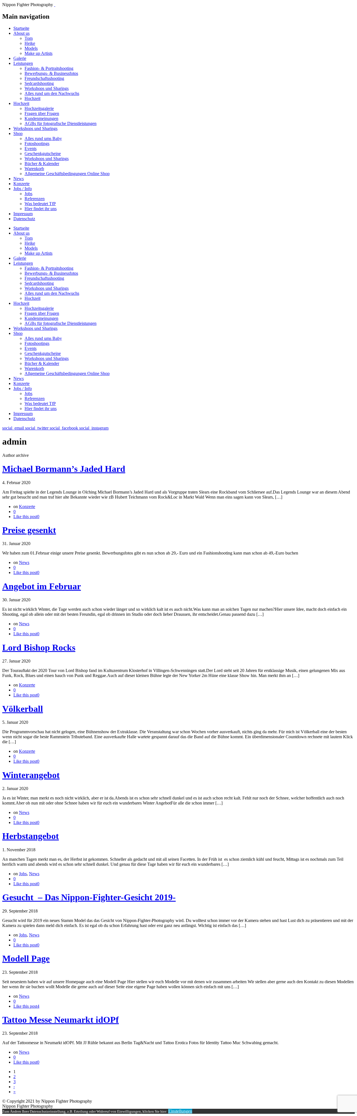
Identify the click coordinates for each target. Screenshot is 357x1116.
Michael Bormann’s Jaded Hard (63, 469)
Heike (30, 43)
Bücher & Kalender (42, 163)
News (18, 178)
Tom (29, 38)
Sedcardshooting (39, 83)
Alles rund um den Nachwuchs (52, 93)
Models (31, 48)
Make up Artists (38, 53)
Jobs (28, 193)
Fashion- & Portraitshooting (49, 68)
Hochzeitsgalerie (39, 108)
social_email (13, 428)
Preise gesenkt (29, 530)
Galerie (19, 58)
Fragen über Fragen (42, 113)
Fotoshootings (37, 143)
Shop (18, 133)
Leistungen (23, 63)
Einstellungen (180, 1111)
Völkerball (22, 709)
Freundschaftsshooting (44, 78)
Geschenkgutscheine (43, 153)
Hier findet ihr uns (41, 208)
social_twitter (37, 428)
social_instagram (93, 428)
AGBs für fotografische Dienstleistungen (61, 123)
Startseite (21, 28)
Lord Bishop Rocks (38, 647)
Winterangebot (31, 775)
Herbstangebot (30, 836)
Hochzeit (32, 98)
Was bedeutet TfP (40, 203)
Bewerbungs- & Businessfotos (51, 73)
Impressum (23, 213)
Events (31, 148)
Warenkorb (34, 168)
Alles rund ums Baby (43, 138)
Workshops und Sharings (47, 88)
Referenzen (35, 198)
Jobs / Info (22, 188)
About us (21, 33)
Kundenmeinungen (41, 118)
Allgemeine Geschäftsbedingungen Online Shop (67, 173)
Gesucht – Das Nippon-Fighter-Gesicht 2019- (89, 897)
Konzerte (21, 183)
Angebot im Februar (41, 586)
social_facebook (64, 428)
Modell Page (26, 958)
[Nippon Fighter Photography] (54, 4)
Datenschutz (24, 218)
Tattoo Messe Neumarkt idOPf (60, 1020)
